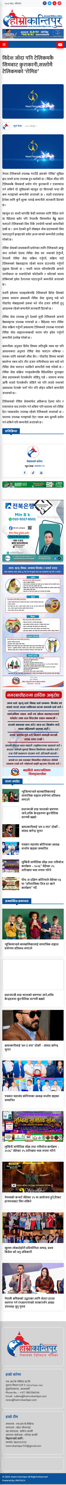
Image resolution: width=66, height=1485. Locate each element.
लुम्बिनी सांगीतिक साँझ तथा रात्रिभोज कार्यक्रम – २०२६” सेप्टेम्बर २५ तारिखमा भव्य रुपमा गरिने (42, 866)
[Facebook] (45, 3)
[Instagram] (59, 3)
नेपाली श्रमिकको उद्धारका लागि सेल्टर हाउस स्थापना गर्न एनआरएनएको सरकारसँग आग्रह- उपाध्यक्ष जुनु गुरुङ (30, 1302)
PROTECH (20, 1480)
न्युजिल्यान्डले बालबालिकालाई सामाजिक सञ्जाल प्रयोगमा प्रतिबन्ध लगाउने (40, 795)
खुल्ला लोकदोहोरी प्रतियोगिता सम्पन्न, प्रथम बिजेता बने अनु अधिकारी (29, 1250)
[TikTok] (33, 473)
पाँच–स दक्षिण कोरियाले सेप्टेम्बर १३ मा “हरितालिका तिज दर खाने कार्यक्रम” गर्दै (41, 883)
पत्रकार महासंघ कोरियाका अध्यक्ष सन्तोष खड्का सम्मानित (40, 846)
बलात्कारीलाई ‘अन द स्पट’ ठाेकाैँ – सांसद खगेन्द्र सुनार (40, 829)
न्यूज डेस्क (17, 126)
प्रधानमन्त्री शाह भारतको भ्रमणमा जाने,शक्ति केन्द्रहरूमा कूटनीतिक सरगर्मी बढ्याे (39, 813)
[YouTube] (54, 3)
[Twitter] (50, 3)
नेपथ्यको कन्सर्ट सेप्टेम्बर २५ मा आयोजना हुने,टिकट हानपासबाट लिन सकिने (33, 1199)
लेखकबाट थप (40, 466)
